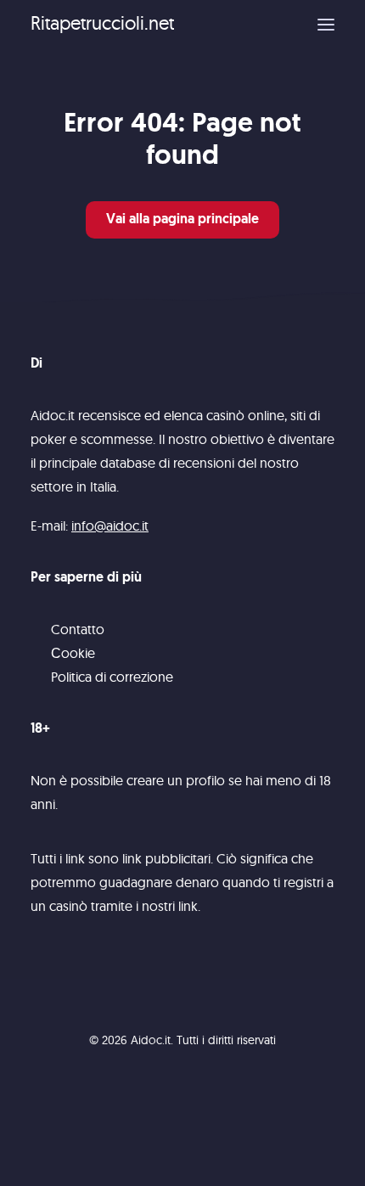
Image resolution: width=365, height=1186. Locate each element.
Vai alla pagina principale (182, 220)
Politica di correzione (112, 676)
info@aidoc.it (110, 525)
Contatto (77, 629)
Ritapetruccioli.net (102, 23)
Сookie (73, 652)
